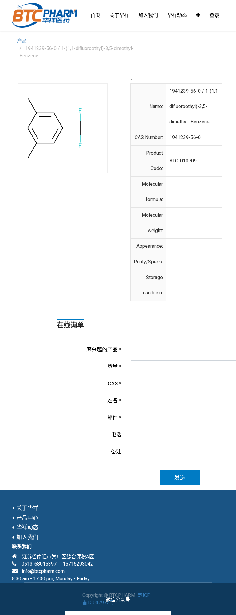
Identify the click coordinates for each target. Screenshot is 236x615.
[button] (198, 15)
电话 (116, 434)
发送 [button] (179, 478)
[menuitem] (95, 15)
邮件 (112, 418)
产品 (22, 41)
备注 (116, 452)
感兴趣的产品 (102, 349)
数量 (112, 366)
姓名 (112, 400)
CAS (113, 383)
